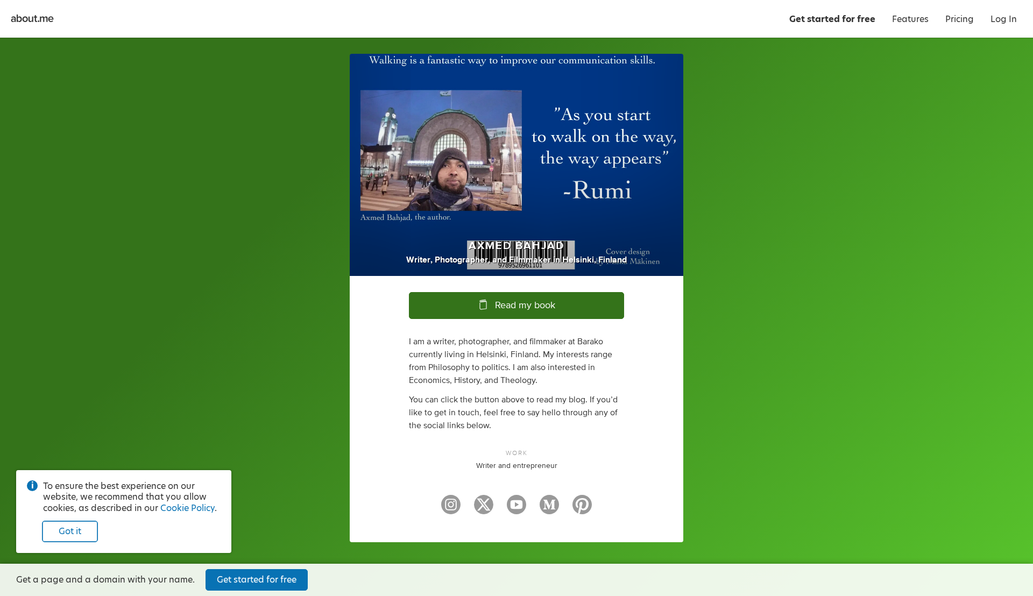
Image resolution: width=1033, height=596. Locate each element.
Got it (70, 531)
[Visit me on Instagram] (451, 509)
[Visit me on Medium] (549, 509)
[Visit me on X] (483, 509)
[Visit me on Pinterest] (582, 509)
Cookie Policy (187, 508)
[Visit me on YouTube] (516, 509)
